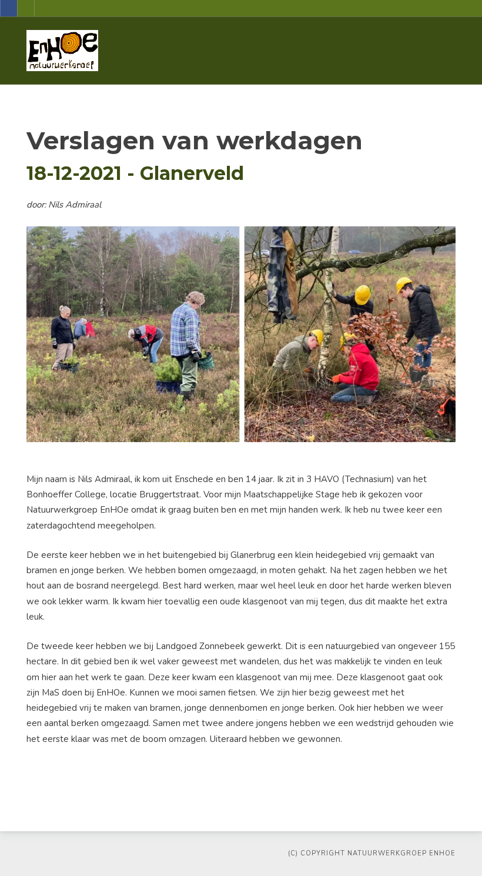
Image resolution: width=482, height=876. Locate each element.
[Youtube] (26, 8)
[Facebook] (9, 8)
